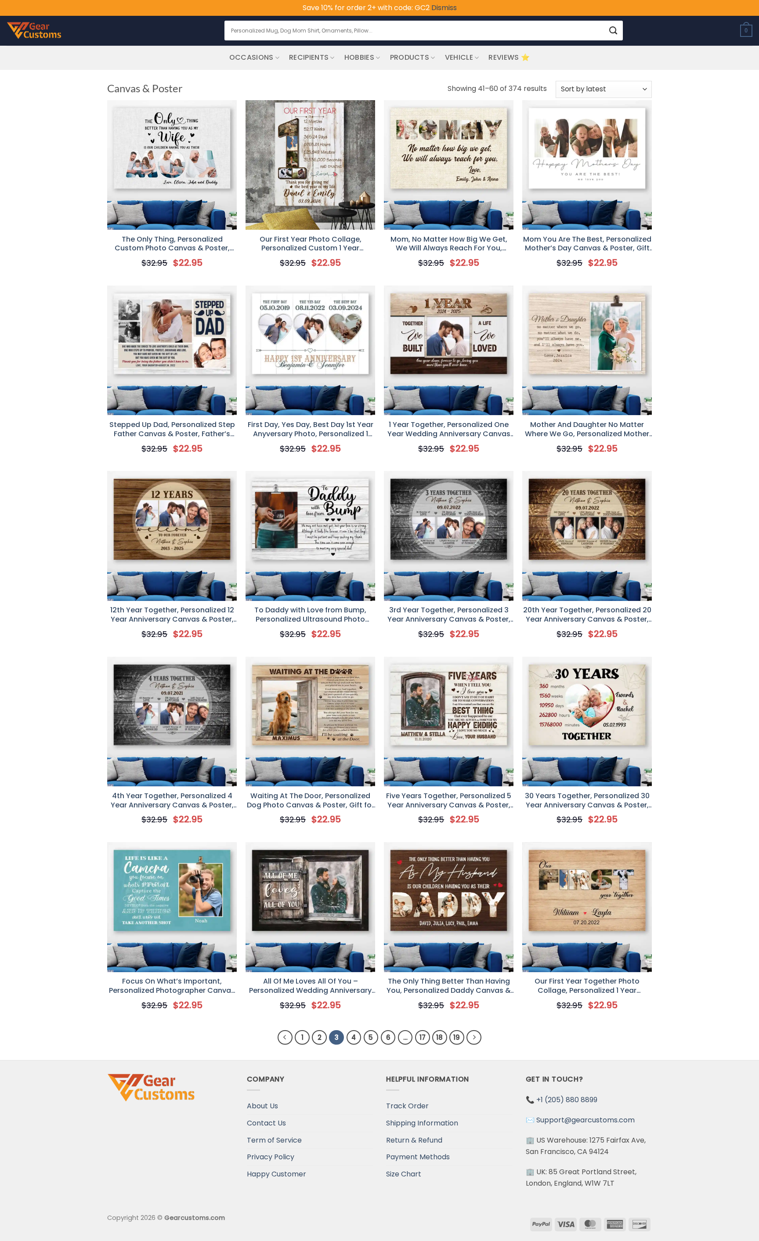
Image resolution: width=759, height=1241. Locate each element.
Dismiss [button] (444, 8)
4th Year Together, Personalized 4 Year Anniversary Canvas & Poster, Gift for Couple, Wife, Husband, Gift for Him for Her (172, 801)
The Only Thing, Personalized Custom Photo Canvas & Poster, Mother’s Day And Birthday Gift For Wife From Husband (172, 244)
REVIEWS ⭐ (509, 57)
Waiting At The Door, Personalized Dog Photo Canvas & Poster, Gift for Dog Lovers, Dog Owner (310, 801)
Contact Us (266, 1123)
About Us (262, 1106)
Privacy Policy (270, 1157)
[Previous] (285, 1037)
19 (456, 1037)
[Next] (473, 1037)
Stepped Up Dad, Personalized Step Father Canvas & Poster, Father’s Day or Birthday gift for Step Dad (172, 429)
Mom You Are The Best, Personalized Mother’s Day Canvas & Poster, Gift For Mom (587, 244)
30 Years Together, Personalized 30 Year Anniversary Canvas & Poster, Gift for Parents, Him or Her (587, 801)
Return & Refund (414, 1140)
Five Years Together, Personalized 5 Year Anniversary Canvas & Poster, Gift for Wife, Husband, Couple (448, 801)
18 (439, 1037)
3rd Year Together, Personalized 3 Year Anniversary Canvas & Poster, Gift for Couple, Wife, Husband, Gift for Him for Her (449, 615)
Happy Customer (276, 1174)
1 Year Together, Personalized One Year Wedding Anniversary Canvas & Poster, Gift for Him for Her (448, 429)
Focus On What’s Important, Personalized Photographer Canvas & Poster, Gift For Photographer (172, 986)
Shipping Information (422, 1123)
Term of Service (274, 1140)
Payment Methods (418, 1157)
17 (422, 1037)
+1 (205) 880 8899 (566, 1100)
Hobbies (359, 57)
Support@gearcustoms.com (585, 1120)
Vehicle (459, 57)
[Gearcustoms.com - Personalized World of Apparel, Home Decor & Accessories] (34, 31)
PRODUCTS (410, 57)
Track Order (407, 1106)
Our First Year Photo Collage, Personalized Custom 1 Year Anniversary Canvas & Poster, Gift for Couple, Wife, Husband (310, 244)
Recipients (309, 57)
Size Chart (403, 1174)
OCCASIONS (251, 57)
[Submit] (613, 30)
